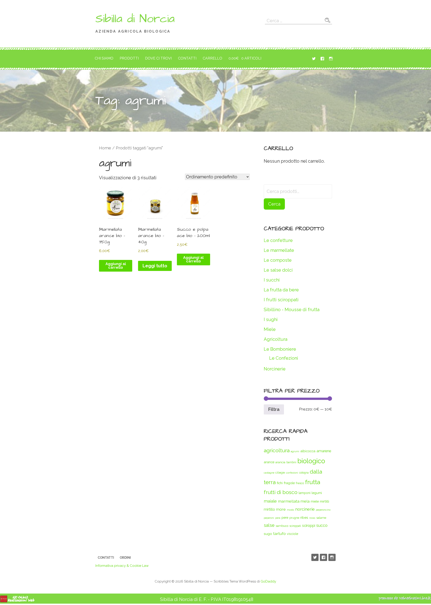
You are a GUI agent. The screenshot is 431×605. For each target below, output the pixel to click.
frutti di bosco (280, 492)
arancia (280, 462)
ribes (304, 517)
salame (321, 517)
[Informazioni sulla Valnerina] (404, 599)
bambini (291, 462)
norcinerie (305, 509)
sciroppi (308, 525)
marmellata (288, 501)
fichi (280, 483)
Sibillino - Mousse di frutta (291, 309)
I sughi (271, 319)
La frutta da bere (281, 290)
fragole (289, 483)
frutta (312, 482)
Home (105, 148)
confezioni (292, 472)
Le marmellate (279, 250)
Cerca (274, 204)
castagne (269, 472)
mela (305, 501)
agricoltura (277, 450)
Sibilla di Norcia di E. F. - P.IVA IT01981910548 (206, 599)
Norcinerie (275, 369)
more (281, 509)
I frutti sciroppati (281, 299)
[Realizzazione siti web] (17, 601)
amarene (324, 451)
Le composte (278, 260)
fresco (300, 483)
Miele (270, 329)
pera (277, 517)
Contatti (187, 58)
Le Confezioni (283, 358)
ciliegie (280, 472)
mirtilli (324, 501)
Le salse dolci (278, 270)
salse (269, 525)
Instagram (330, 58)
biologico (311, 461)
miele (315, 501)
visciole (292, 534)
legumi (317, 493)
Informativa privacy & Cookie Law (122, 566)
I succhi (272, 280)
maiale (270, 501)
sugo (268, 534)
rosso (312, 517)
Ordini (125, 557)
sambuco (282, 525)
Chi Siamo (104, 58)
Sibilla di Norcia (135, 19)
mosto (290, 509)
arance (269, 462)
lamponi (304, 493)
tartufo (279, 533)
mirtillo (269, 509)
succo (322, 525)
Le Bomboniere (280, 349)
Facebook (322, 58)
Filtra (273, 409)
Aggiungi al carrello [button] (116, 266)
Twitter (313, 58)
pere (284, 517)
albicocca (307, 451)
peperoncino (323, 509)
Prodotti (129, 58)
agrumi (295, 451)
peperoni (269, 517)
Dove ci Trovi (158, 58)
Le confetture (278, 240)
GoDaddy (268, 581)
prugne (294, 517)
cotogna (304, 472)
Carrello (212, 58)
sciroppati (295, 525)
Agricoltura (275, 339)
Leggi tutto (155, 265)
